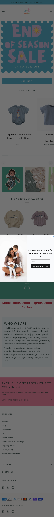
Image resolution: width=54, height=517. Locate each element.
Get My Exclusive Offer (40, 266)
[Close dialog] (52, 236)
